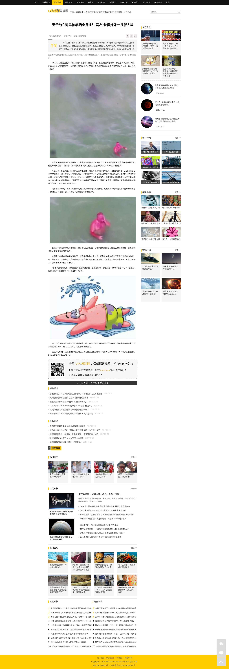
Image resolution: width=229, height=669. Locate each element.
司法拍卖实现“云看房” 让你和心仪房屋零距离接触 (71, 630)
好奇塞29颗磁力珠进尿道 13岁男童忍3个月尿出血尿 (72, 621)
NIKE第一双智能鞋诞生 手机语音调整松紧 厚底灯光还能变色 (105, 506)
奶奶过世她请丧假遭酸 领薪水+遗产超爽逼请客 (69, 398)
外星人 (90, 2)
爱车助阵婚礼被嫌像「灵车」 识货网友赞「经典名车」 (117, 634)
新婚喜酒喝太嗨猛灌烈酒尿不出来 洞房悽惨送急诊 (100, 537)
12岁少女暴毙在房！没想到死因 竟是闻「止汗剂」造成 (103, 519)
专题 (167, 2)
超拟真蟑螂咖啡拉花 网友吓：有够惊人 (66, 442)
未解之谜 (124, 2)
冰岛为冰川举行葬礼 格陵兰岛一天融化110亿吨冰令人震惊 (119, 638)
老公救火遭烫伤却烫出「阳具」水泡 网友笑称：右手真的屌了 (75, 430)
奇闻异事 (57, 2)
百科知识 (46, 2)
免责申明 (128, 658)
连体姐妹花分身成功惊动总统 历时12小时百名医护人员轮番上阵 (76, 394)
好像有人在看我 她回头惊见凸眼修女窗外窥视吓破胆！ (102, 533)
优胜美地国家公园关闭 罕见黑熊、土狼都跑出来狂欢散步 (75, 647)
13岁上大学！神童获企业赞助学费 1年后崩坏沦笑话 (71, 406)
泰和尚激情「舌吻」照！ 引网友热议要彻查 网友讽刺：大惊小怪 (106, 515)
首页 (36, 2)
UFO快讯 (112, 2)
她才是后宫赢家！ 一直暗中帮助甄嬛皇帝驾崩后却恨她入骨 (104, 529)
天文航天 (135, 2)
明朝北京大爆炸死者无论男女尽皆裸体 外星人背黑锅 (71, 414)
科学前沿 (101, 2)
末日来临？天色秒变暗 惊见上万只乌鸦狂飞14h (114, 621)
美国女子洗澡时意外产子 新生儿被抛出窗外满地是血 (118, 647)
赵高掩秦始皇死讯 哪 (171, 167)
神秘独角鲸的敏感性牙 (171, 182)
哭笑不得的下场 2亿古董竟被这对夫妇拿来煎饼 (99, 525)
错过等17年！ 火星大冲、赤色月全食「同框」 (99, 494)
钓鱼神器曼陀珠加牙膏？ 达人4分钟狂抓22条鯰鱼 (115, 613)
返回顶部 (221, 661)
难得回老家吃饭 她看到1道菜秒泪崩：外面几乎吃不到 (73, 625)
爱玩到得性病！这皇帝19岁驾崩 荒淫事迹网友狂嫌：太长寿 (75, 608)
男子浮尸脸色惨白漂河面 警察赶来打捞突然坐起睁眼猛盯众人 (120, 642)
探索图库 (158, 2)
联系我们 (110, 658)
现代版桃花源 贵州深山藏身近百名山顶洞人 (69, 642)
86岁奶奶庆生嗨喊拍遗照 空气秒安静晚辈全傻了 (69, 410)
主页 (72, 12)
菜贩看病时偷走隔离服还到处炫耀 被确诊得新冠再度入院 (118, 630)
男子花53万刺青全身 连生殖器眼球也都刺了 (67, 426)
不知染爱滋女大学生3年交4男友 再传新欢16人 (68, 402)
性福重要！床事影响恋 (151, 182)
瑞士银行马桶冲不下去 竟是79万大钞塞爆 (66, 438)
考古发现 (80, 2)
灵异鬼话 (68, 2)
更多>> (134, 457)
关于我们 (101, 658)
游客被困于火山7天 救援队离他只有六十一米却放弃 (72, 617)
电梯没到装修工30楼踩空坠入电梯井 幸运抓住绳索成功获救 (119, 608)
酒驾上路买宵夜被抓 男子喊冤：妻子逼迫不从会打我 (72, 638)
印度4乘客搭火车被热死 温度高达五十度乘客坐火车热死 (103, 510)
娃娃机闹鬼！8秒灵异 (150, 167)
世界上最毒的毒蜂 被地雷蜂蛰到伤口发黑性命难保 (71, 613)
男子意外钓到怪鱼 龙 (150, 152)
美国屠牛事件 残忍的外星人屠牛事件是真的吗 (69, 634)
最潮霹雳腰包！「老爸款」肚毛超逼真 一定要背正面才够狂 (74, 434)
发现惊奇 (146, 2)
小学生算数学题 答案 (171, 152)
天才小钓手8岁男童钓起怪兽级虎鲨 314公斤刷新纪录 (116, 617)
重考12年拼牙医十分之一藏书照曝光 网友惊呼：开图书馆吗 (119, 625)
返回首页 (221, 643)
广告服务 (119, 658)
